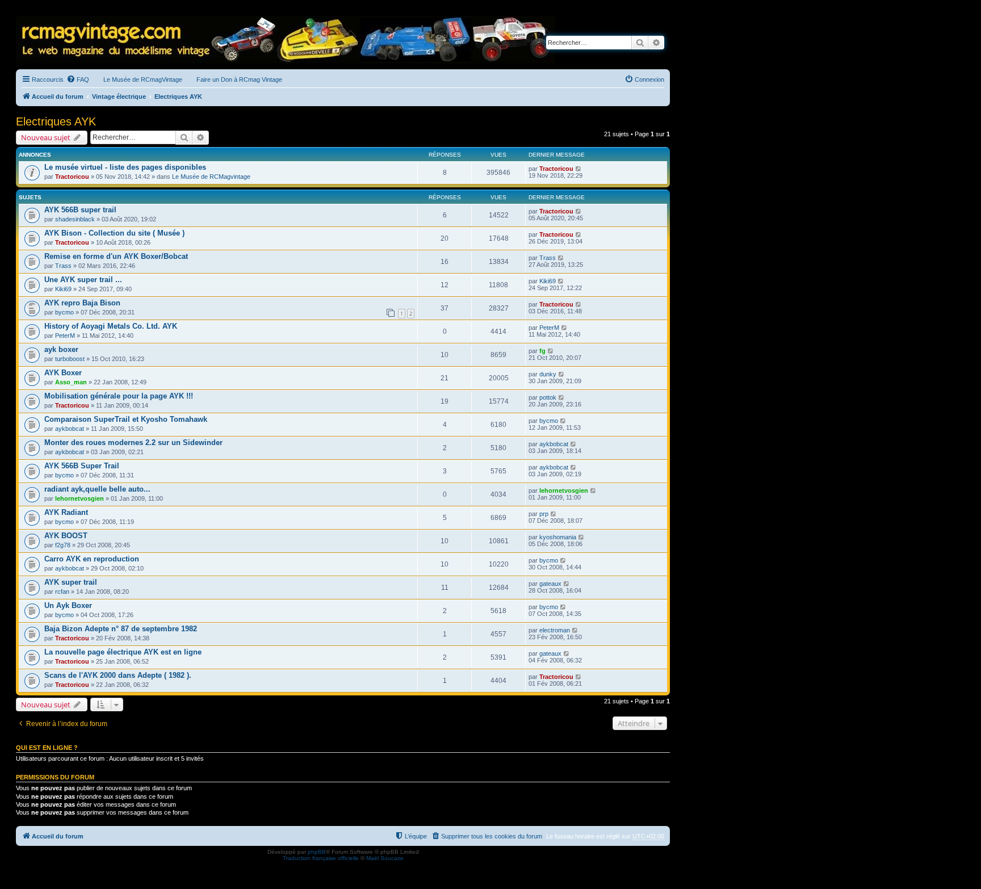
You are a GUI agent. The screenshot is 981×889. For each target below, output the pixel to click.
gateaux (550, 583)
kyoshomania (557, 537)
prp (543, 513)
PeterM (65, 335)
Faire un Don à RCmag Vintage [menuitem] (239, 79)
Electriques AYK (56, 121)
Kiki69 (63, 289)
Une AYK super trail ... (83, 279)
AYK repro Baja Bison (82, 303)
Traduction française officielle (321, 858)
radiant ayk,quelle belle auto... (97, 489)
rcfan (62, 591)
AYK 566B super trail (80, 210)
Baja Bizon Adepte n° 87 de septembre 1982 (120, 628)
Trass (63, 265)
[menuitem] (77, 79)
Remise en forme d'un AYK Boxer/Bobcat (116, 256)
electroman (554, 630)
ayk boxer (61, 349)
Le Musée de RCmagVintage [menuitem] (142, 79)
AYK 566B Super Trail (81, 466)
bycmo (64, 312)
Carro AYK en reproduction (91, 559)
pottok (547, 397)
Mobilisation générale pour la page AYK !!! (118, 396)
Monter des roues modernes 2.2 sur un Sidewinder (133, 442)
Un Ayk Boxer (68, 605)
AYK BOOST (65, 535)
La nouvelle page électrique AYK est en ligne (123, 652)
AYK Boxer (63, 372)
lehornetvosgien (79, 498)
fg (542, 350)
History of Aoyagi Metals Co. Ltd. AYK (110, 326)
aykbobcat (69, 428)
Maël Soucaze (385, 858)
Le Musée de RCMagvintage (211, 176)
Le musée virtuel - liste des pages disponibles (125, 167)
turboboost (70, 358)
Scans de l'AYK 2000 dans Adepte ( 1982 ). (117, 675)
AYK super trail (70, 582)
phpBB (317, 852)
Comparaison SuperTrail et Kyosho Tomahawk (125, 419)
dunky (547, 374)
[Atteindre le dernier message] (578, 168)
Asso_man (71, 382)
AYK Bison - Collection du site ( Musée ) (114, 233)
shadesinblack (75, 219)
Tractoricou (72, 176)
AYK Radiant (66, 512)
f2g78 (62, 545)
